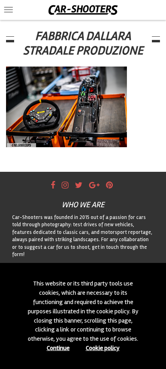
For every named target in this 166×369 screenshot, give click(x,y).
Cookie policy (103, 348)
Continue (58, 348)
